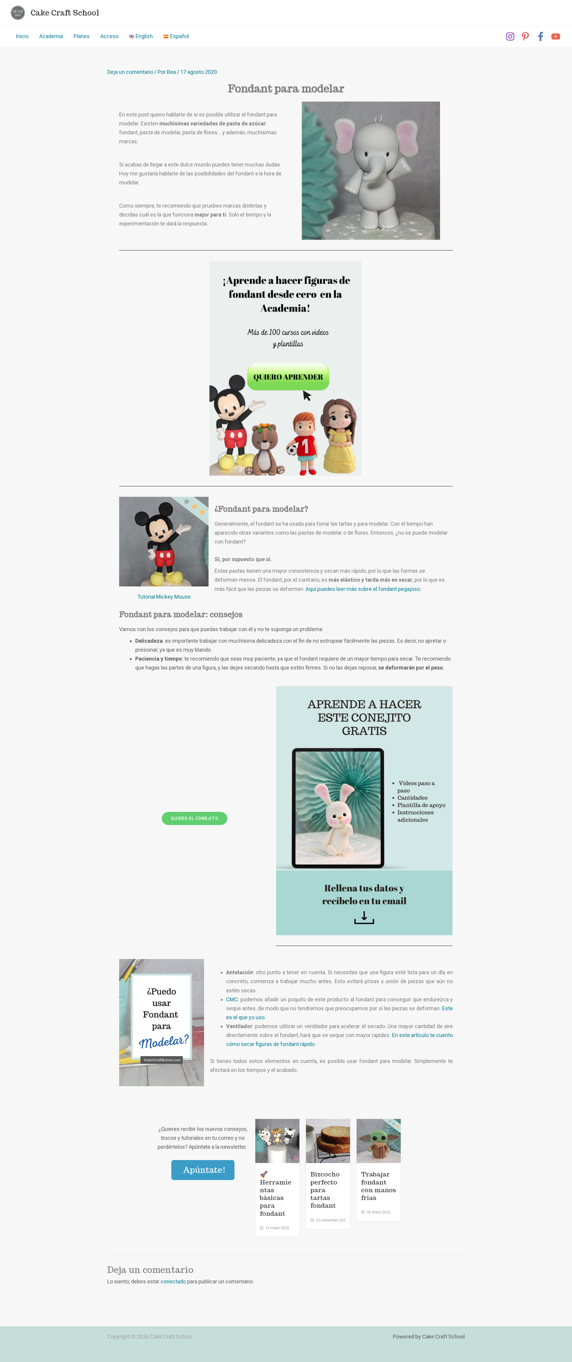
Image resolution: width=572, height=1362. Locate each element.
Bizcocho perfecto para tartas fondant (325, 1190)
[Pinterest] (525, 36)
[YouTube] (556, 36)
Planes (82, 36)
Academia (51, 36)
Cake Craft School (65, 13)
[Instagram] (510, 36)
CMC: (232, 999)
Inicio (22, 36)
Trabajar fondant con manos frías (378, 1186)
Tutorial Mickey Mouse (164, 597)
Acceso (109, 36)
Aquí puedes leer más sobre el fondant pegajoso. (363, 589)
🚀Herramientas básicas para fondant (275, 1193)
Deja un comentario (130, 72)
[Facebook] (540, 36)
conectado (173, 1281)
